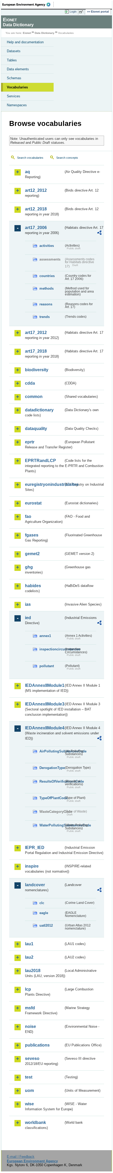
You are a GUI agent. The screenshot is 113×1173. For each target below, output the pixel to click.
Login (73, 11)
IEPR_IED (34, 847)
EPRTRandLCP (40, 460)
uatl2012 (46, 925)
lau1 (29, 944)
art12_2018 (36, 209)
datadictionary (39, 410)
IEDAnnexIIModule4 (44, 728)
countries (47, 276)
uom (29, 1090)
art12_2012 (36, 190)
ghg (29, 567)
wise (29, 1104)
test (28, 1077)
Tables (12, 60)
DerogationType (51, 768)
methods (46, 288)
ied (28, 617)
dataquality (36, 428)
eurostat (33, 503)
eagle (43, 913)
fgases (31, 535)
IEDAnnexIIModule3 (44, 704)
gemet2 (32, 553)
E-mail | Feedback (20, 1157)
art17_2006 (36, 227)
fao (28, 516)
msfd (30, 1008)
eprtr (29, 442)
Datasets (13, 51)
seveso (32, 1058)
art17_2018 (36, 351)
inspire (32, 866)
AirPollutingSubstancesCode (51, 751)
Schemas (14, 78)
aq (27, 171)
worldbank (35, 1122)
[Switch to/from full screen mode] (82, 11)
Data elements (18, 69)
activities (46, 246)
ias (28, 604)
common (34, 396)
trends (44, 317)
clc (41, 903)
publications (37, 1045)
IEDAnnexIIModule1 (44, 685)
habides (33, 585)
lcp (28, 989)
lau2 (29, 957)
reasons (45, 304)
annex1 (45, 636)
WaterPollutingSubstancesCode (51, 825)
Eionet (27, 32)
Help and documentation (25, 42)
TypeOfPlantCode (51, 798)
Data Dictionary (44, 32)
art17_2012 (36, 332)
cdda (30, 383)
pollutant (46, 666)
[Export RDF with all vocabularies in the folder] (99, 233)
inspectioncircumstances (51, 649)
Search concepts (67, 157)
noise (30, 1026)
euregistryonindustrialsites (44, 484)
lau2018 (32, 970)
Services (13, 96)
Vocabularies (17, 87)
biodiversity (36, 370)
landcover (35, 885)
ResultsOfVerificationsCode (51, 781)
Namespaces (17, 105)
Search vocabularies (30, 157)
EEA (28, 4)
